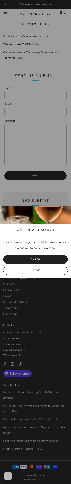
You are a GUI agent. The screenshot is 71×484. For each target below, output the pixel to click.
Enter (35, 259)
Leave (35, 270)
